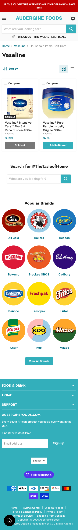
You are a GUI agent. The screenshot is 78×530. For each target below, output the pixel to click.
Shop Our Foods (53, 507)
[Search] (71, 29)
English (37, 460)
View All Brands (39, 361)
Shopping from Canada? (51, 515)
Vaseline (20, 46)
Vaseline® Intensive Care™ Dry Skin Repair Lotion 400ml (18, 126)
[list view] (72, 69)
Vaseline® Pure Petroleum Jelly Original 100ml (53, 126)
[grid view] (63, 69)
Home (6, 46)
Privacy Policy (54, 511)
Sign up (58, 443)
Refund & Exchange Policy (27, 511)
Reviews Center (31, 507)
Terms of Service (23, 515)
